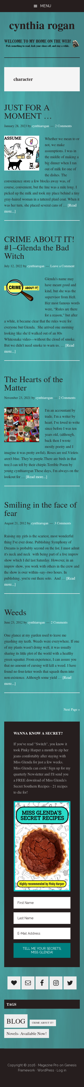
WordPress (45, 1070)
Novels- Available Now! (27, 1033)
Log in (61, 1070)
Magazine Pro (48, 1065)
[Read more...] (36, 476)
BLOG (16, 1020)
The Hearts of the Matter (33, 383)
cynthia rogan (42, 24)
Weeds (15, 611)
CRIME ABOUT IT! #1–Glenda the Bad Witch (39, 247)
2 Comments (63, 126)
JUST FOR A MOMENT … (28, 111)
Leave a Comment (62, 266)
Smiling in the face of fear (40, 508)
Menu (45, 6)
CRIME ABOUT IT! (43, 1022)
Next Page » (72, 709)
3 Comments (62, 523)
